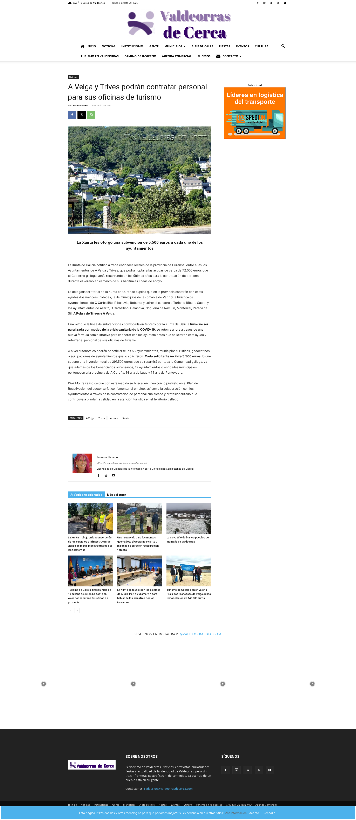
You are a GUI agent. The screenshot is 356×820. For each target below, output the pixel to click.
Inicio (91, 46)
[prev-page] (70, 610)
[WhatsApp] (91, 115)
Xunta (126, 418)
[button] (283, 47)
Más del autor (116, 494)
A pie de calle (202, 46)
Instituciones (132, 46)
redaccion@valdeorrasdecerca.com (168, 789)
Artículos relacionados (86, 494)
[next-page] (77, 610)
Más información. (236, 813)
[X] (278, 3)
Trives (101, 418)
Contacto (230, 56)
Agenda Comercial (177, 56)
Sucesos (204, 56)
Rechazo (269, 813)
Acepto (254, 813)
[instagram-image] (44, 683)
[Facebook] (258, 3)
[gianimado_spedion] (255, 138)
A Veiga (90, 418)
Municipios (173, 46)
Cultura (261, 46)
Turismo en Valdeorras (100, 56)
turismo (113, 418)
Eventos (242, 46)
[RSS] (271, 3)
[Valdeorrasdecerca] (178, 23)
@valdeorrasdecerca (201, 634)
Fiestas (224, 46)
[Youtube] (285, 3)
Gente (154, 46)
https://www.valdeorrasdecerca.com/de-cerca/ (122, 463)
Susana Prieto (80, 105)
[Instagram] (264, 3)
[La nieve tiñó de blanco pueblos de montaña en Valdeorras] (188, 518)
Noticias (109, 46)
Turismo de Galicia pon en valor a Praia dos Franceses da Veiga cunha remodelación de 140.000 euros (188, 594)
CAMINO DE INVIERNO (140, 56)
